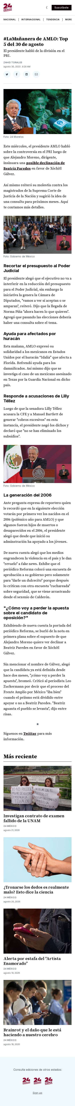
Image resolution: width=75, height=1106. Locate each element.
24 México (9, 826)
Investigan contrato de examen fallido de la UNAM (33, 818)
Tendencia (53, 19)
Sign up (37, 1092)
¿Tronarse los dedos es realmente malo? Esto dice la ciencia (36, 890)
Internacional (31, 19)
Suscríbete (61, 7)
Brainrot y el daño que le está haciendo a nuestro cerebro (32, 1033)
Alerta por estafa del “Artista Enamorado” (32, 961)
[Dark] (47, 7)
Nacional (9, 19)
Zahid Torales (12, 62)
